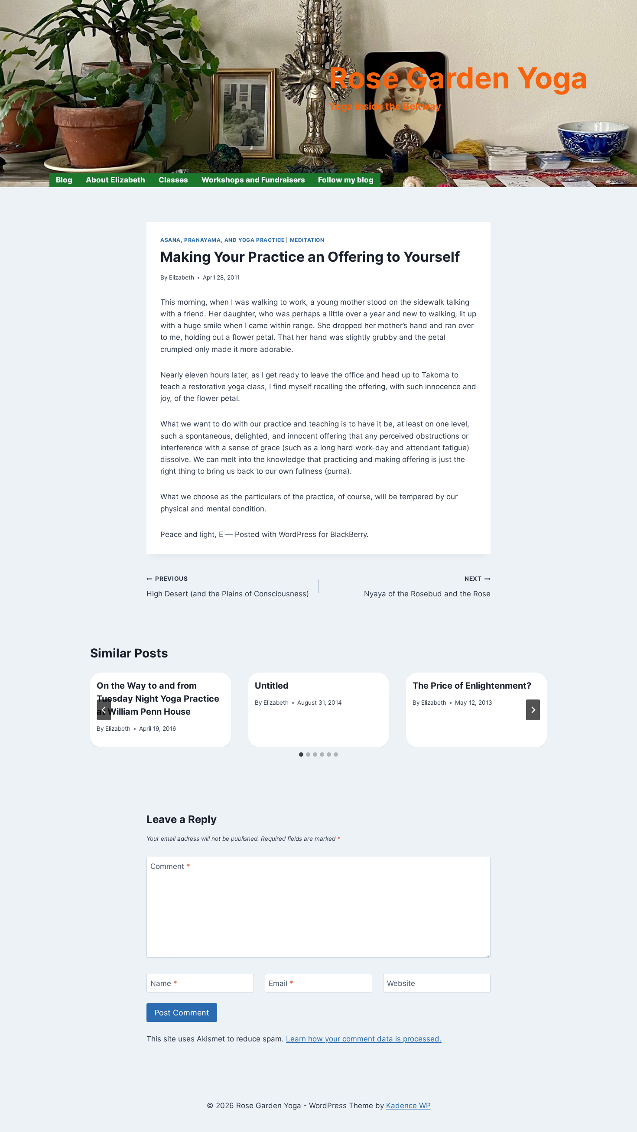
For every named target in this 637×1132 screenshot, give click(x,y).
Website (401, 983)
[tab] (301, 754)
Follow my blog (346, 180)
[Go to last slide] (104, 709)
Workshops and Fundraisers (253, 180)
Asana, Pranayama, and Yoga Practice (222, 240)
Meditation (307, 240)
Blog (64, 180)
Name (163, 983)
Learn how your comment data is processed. (364, 1038)
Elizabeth (181, 277)
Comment (170, 866)
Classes (173, 180)
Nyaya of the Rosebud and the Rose (427, 586)
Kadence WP (408, 1105)
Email (281, 983)
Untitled (272, 685)
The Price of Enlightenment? (472, 685)
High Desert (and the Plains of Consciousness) (227, 586)
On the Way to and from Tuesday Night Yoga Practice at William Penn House (158, 698)
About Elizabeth (115, 180)
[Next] (533, 709)
